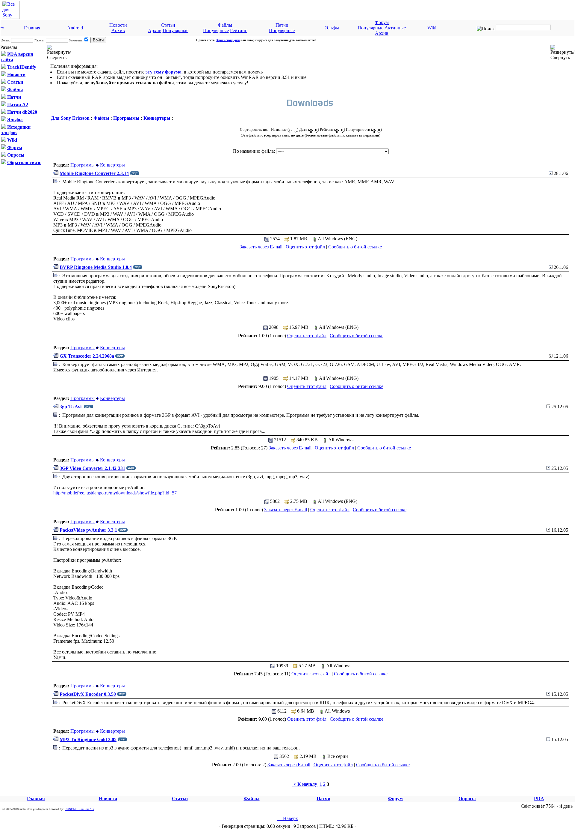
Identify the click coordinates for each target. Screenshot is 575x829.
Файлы (225, 25)
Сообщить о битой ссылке (355, 246)
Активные (395, 27)
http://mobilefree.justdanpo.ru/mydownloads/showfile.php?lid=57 (115, 492)
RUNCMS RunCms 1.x (79, 809)
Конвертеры (156, 118)
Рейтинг (238, 30)
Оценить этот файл (305, 246)
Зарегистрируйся (228, 40)
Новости (118, 25)
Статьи (168, 25)
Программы (126, 118)
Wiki (431, 27)
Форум (382, 22)
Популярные (175, 30)
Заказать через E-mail (261, 246)
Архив (118, 30)
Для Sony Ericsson (70, 118)
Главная (32, 27)
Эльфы (332, 27)
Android (75, 27)
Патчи (282, 25)
